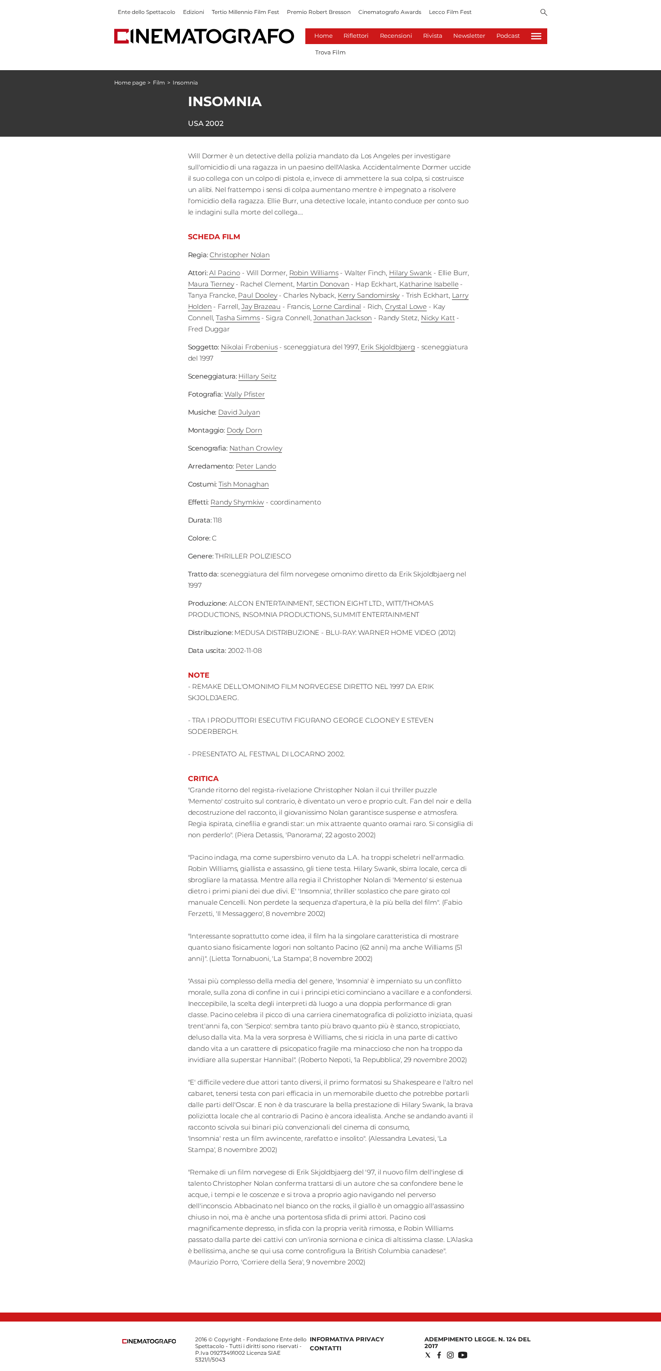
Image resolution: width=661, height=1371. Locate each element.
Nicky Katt (438, 317)
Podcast (508, 35)
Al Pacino (224, 272)
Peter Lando (256, 466)
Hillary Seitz (257, 376)
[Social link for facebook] (439, 1355)
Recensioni (396, 35)
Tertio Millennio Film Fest (245, 12)
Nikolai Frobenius (249, 347)
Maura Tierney (211, 284)
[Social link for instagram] (450, 1355)
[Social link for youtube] (462, 1355)
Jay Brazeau (261, 306)
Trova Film (330, 52)
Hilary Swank (410, 272)
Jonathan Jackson (342, 317)
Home (323, 35)
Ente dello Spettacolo (146, 12)
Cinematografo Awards (389, 12)
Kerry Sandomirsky (369, 295)
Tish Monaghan (244, 484)
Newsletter (469, 35)
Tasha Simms (237, 317)
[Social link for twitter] (427, 1355)
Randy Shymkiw (237, 502)
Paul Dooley (257, 295)
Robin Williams (314, 272)
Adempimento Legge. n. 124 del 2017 (477, 1342)
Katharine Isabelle (428, 284)
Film (159, 82)
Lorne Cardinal (337, 306)
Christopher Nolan (239, 254)
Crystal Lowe (406, 306)
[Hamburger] (536, 36)
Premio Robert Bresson (319, 12)
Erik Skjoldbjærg (388, 347)
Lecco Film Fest (450, 12)
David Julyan (239, 412)
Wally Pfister (244, 394)
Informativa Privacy (347, 1339)
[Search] (543, 13)
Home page (130, 82)
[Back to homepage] (149, 1341)
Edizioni (193, 12)
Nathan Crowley (255, 448)
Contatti (325, 1348)
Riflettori (356, 35)
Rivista (432, 35)
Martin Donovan (322, 284)
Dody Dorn (244, 430)
